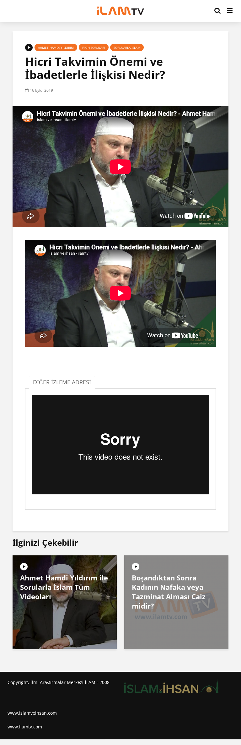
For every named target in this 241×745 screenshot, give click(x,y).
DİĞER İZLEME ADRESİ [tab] (62, 382)
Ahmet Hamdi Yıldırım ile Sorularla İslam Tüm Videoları (64, 587)
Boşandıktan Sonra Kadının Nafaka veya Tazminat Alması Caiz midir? (169, 591)
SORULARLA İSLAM (127, 47)
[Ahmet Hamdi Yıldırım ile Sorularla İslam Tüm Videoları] (65, 601)
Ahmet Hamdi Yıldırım (56, 47)
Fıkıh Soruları (93, 47)
